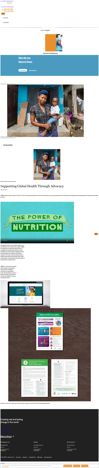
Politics (22, 53)
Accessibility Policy (32, 457)
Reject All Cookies (77, 465)
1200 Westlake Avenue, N (38, 445)
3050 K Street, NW (4, 445)
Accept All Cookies (85, 465)
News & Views (25, 61)
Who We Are (24, 57)
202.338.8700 (3, 450)
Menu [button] (96, 234)
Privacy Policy (18, 457)
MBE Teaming (39, 457)
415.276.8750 (69, 450)
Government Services (48, 457)
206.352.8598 (36, 450)
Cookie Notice (6, 466)
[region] (49, 466)
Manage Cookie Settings (68, 465)
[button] (6, 145)
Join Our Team (32, 70)
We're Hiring (6, 436)
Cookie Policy (24, 457)
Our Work (23, 46)
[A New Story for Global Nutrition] (50, 42)
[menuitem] (50, 17)
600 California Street (71, 445)
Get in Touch (23, 70)
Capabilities (24, 49)
